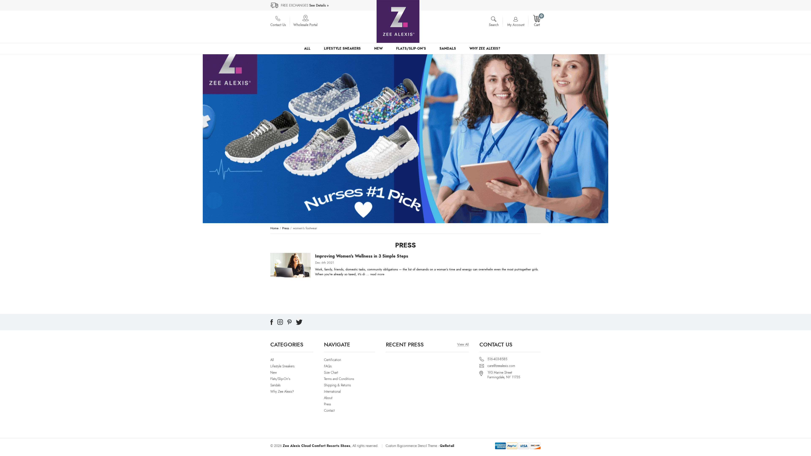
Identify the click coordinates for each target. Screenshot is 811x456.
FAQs (328, 366)
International (332, 391)
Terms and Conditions (339, 379)
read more (377, 274)
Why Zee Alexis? (484, 48)
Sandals (448, 48)
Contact (329, 410)
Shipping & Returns (337, 385)
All (307, 48)
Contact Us (278, 25)
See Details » (319, 5)
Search (494, 25)
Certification (332, 360)
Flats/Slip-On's (411, 48)
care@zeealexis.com (501, 366)
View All (463, 344)
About (328, 398)
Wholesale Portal (305, 25)
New (378, 48)
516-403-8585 (497, 359)
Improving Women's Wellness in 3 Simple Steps (361, 256)
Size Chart (331, 372)
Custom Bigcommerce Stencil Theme (411, 446)
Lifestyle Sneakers (342, 48)
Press (327, 404)
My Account (515, 25)
